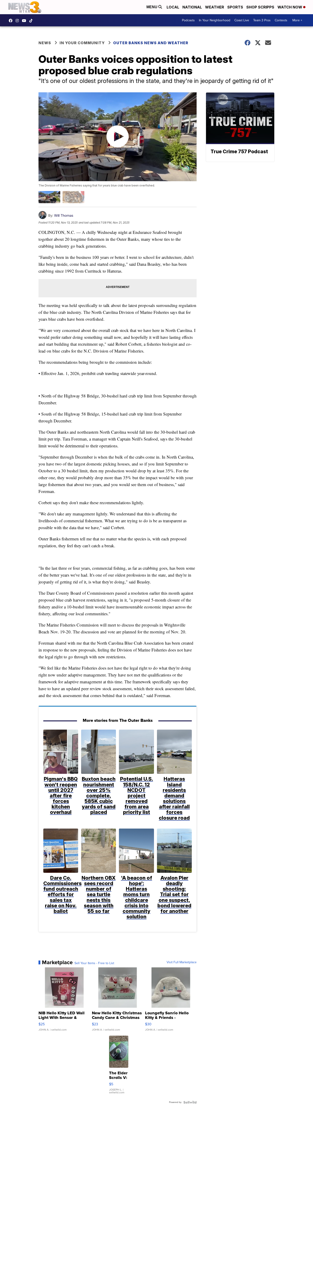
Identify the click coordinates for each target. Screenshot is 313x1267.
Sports (235, 7)
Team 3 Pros (262, 20)
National (192, 7)
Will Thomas (63, 215)
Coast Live (241, 20)
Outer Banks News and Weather (150, 43)
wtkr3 (18, 20)
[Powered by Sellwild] (190, 1102)
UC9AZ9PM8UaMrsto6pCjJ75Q (25, 20)
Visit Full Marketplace (182, 962)
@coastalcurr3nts (32, 20)
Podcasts (188, 20)
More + (297, 20)
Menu (152, 7)
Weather (214, 7)
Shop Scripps (260, 7)
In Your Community (82, 43)
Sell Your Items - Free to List (94, 963)
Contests (281, 20)
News (44, 43)
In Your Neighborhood (214, 20)
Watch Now (290, 7)
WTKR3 (12, 20)
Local (173, 7)
